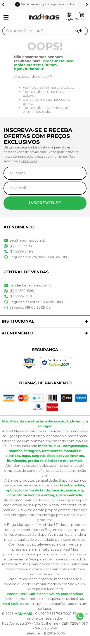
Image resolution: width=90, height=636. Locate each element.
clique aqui (29, 161)
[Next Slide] (86, 4)
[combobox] (45, 31)
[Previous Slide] (3, 4)
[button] (81, 31)
